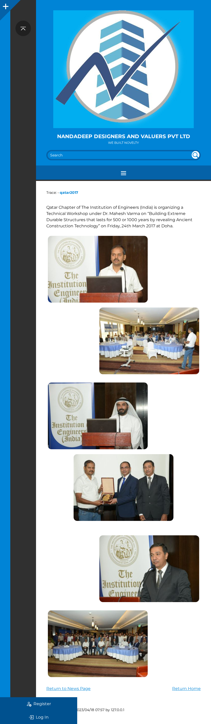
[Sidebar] (5, 5)
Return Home (186, 688)
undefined (195, 155)
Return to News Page (68, 688)
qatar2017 (69, 192)
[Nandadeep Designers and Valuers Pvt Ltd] (123, 69)
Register (42, 703)
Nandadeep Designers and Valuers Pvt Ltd (123, 136)
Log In (42, 717)
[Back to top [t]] (23, 28)
